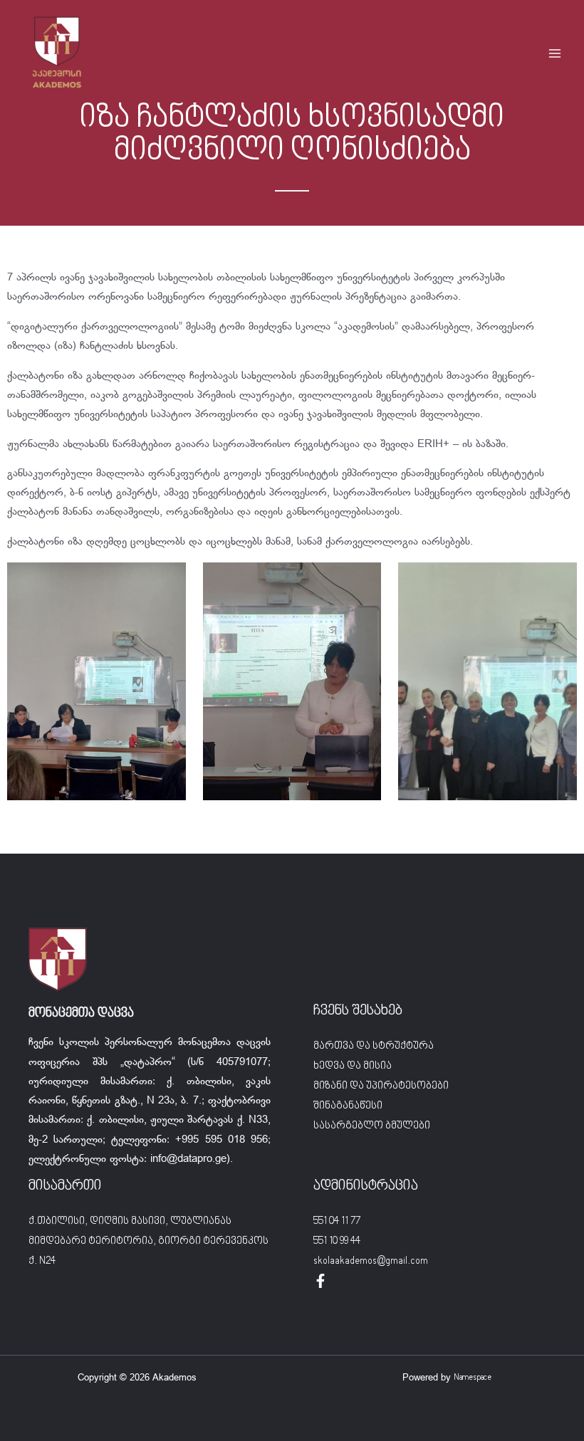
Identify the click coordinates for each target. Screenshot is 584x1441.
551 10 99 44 (336, 1241)
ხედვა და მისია (352, 1066)
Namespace (472, 1378)
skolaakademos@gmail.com (370, 1261)
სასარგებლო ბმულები (371, 1126)
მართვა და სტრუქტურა (373, 1046)
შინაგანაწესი (347, 1106)
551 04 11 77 (336, 1221)
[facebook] (320, 1281)
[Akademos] (57, 53)
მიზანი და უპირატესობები (381, 1086)
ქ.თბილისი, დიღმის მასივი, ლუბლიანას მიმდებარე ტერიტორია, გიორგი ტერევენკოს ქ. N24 (148, 1241)
